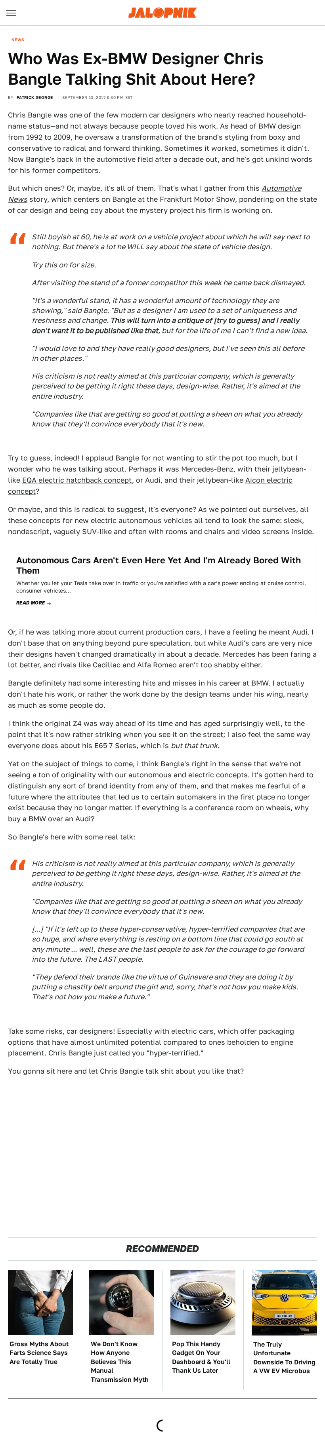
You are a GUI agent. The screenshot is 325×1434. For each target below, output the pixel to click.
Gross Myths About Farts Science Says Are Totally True (39, 1353)
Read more (30, 602)
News (18, 39)
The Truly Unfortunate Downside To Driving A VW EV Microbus (284, 1358)
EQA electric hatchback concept (77, 480)
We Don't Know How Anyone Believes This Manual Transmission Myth (120, 1361)
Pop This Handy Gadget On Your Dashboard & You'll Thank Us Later (201, 1357)
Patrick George (35, 97)
